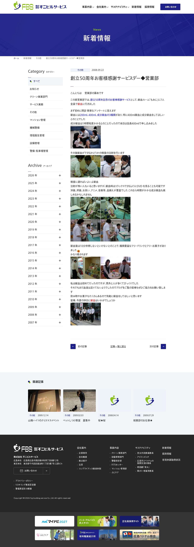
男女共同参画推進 (145, 453)
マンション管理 (37, 120)
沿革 (81, 465)
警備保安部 (117, 461)
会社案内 (81, 448)
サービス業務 (36, 104)
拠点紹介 (83, 461)
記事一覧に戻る (118, 346)
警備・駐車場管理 (39, 151)
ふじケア (115, 472)
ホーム (16, 58)
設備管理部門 (118, 457)
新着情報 (27, 58)
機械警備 (35, 128)
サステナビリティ (142, 448)
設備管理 (35, 143)
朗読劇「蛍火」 (143, 467)
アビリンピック (143, 457)
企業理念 (83, 453)
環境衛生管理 (37, 135)
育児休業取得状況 (171, 460)
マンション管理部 (119, 469)
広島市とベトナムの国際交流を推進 (145, 462)
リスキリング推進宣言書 (25, 485)
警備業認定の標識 (23, 489)
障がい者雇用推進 (145, 471)
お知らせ (34, 89)
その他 (38, 58)
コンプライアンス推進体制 (90, 469)
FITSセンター (117, 465)
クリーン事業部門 (39, 97)
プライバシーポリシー (24, 481)
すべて (36, 81)
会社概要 (83, 457)
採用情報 (166, 453)
